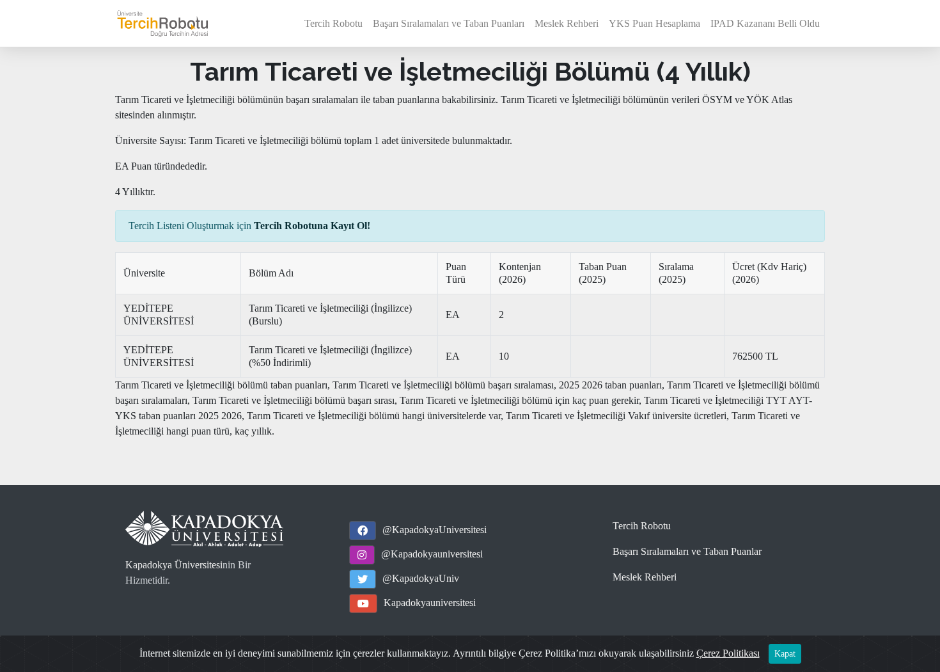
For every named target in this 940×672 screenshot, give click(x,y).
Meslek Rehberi (567, 23)
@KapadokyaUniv (420, 578)
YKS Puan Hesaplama (654, 23)
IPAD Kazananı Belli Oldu (765, 23)
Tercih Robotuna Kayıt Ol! (312, 225)
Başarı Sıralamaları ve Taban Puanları (448, 23)
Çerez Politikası (728, 653)
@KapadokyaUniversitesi (434, 529)
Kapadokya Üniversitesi (174, 564)
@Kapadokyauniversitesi (432, 553)
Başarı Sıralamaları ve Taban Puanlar (687, 551)
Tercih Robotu (333, 23)
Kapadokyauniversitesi (430, 602)
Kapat (784, 654)
